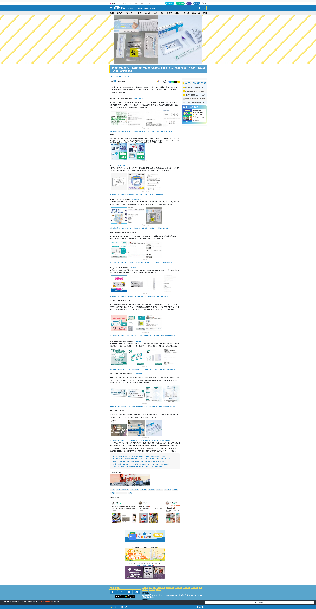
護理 (130, 493)
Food (130, 3)
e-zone (148, 3)
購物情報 (118, 76)
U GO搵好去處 (170, 3)
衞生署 (176, 490)
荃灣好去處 (186, 588)
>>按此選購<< (138, 98)
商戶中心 (189, 3)
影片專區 (169, 13)
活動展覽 (145, 588)
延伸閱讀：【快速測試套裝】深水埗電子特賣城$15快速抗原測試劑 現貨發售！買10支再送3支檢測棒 (140, 441)
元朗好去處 (178, 588)
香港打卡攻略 (196, 13)
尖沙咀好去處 (161, 588)
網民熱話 (145, 595)
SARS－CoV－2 (121, 493)
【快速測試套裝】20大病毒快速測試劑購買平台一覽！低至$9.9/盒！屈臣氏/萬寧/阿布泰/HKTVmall (141, 459)
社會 (200, 588)
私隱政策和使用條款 (46, 601)
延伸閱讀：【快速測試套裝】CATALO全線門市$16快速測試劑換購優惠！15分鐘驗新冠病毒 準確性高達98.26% (143, 336)
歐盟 (113, 493)
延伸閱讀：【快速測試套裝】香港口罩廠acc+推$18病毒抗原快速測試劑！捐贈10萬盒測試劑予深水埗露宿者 (142, 407)
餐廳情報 (145, 590)
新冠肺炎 (125, 490)
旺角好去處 (194, 588)
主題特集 (205, 13)
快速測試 (144, 490)
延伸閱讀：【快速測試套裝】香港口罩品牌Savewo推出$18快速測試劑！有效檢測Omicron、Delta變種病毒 (142, 370)
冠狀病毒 (168, 490)
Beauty (136, 3)
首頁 (112, 76)
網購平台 (160, 490)
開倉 (154, 588)
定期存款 (152, 8)
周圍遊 (177, 13)
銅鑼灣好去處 (170, 588)
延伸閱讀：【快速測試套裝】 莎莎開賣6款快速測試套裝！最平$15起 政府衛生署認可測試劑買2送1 (139, 296)
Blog (142, 3)
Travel (124, 3)
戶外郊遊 (152, 590)
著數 (113, 490)
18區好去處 (185, 13)
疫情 (118, 490)
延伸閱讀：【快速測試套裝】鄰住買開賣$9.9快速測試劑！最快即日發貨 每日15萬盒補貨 (136, 194)
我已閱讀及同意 (259, 602)
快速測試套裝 (134, 490)
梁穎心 (115, 81)
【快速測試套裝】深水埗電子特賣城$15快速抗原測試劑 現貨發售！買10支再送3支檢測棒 (138, 461)
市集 (150, 588)
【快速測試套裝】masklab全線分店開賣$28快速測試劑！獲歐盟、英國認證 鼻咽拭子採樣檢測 (139, 456)
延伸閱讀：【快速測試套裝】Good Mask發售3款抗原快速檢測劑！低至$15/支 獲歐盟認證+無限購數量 (141, 262)
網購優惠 (152, 490)
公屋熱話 (139, 8)
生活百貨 (126, 76)
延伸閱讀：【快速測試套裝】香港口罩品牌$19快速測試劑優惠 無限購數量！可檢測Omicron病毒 (139, 228)
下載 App (197, 3)
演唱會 (112, 13)
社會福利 (158, 590)
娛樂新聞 (146, 8)
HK (119, 3)
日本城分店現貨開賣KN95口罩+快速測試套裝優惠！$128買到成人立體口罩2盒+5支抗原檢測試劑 (140, 464)
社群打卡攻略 (181, 3)
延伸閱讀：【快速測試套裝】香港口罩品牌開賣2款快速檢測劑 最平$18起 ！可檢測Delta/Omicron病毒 (141, 131)
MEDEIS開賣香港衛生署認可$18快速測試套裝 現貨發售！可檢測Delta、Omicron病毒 (137, 467)
